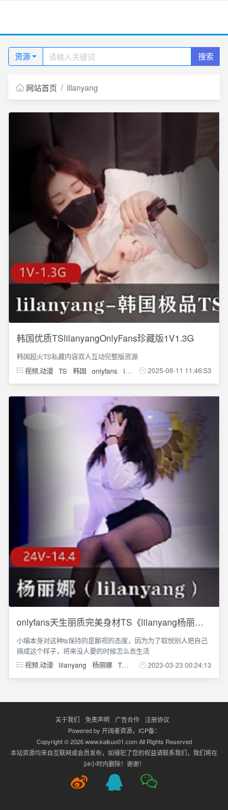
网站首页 (41, 87)
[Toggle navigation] (22, 17)
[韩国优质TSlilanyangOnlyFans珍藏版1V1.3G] (114, 216)
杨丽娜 (102, 664)
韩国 (79, 370)
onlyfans (104, 370)
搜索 (206, 55)
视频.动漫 (38, 370)
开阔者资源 (117, 730)
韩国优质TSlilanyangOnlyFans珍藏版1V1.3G (105, 338)
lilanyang (72, 664)
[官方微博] (79, 782)
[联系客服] (114, 782)
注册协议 (157, 719)
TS (63, 370)
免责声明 (97, 719)
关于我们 (67, 719)
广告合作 (127, 719)
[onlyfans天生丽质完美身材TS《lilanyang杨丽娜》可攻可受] (114, 500)
